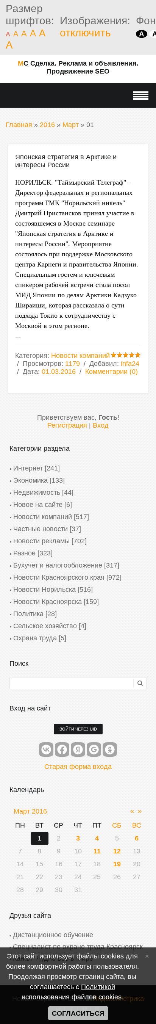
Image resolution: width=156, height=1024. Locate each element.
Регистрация (67, 425)
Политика (28, 614)
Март (70, 125)
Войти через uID (78, 729)
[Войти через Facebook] (62, 749)
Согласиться (78, 1013)
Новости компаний (80, 355)
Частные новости (40, 529)
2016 (47, 125)
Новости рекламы (41, 541)
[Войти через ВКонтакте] (46, 749)
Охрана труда (35, 638)
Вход (101, 425)
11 (97, 851)
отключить (85, 33)
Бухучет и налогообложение (57, 565)
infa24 (130, 363)
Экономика (30, 480)
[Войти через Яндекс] (78, 749)
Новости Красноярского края (59, 577)
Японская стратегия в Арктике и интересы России (66, 161)
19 (117, 864)
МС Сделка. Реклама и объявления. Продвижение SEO (78, 67)
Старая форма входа (78, 766)
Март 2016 (30, 811)
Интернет (28, 468)
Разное (24, 553)
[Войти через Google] (94, 749)
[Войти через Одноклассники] (110, 749)
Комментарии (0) (111, 371)
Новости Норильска (44, 589)
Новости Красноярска (47, 601)
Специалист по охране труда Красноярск (78, 946)
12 (117, 851)
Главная (19, 125)
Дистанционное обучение (53, 935)
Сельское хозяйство (45, 626)
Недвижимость (36, 492)
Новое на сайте (37, 504)
